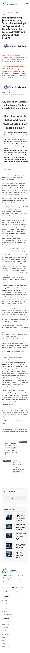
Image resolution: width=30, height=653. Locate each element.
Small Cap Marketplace (8, 603)
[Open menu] (27, 3)
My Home (4, 600)
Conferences (5, 606)
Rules (3, 643)
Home (3, 55)
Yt (17, 591)
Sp (10, 591)
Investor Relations (6, 621)
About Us (4, 637)
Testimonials (5, 627)
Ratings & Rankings (7, 614)
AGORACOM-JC (10, 13)
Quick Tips (4, 611)
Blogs (3, 640)
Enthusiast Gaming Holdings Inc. (17, 66)
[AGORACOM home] (9, 4)
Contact (4, 630)
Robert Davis (7, 169)
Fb (6, 591)
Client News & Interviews (13, 55)
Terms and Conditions (7, 649)
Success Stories (6, 624)
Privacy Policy (5, 646)
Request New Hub (6, 608)
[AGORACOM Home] (10, 570)
